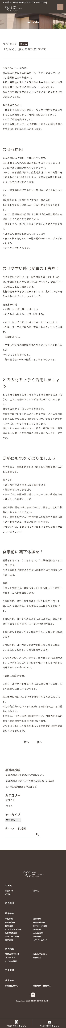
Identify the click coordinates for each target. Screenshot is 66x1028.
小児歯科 (37, 936)
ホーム (8, 885)
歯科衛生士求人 (12, 985)
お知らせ (10, 800)
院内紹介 (9, 948)
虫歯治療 (37, 918)
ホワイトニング (40, 940)
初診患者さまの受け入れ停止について (25, 774)
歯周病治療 (10, 922)
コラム (23, 43)
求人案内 (9, 980)
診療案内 (9, 913)
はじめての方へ (40, 954)
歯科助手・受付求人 (42, 985)
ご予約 (8, 894)
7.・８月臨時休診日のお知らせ (21, 786)
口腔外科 (37, 929)
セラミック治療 (40, 926)
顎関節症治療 (11, 933)
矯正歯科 (9, 940)
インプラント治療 (13, 929)
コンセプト (10, 957)
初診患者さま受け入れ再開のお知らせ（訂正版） (30, 780)
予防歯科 (9, 918)
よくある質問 (11, 961)
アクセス (9, 969)
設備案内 (37, 957)
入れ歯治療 (38, 933)
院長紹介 (9, 902)
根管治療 (9, 926)
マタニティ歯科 (12, 936)
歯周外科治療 (39, 922)
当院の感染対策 (12, 954)
